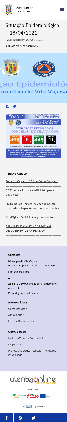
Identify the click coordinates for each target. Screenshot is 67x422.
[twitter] (34, 417)
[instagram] (20, 417)
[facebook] (7, 417)
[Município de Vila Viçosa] (18, 9)
